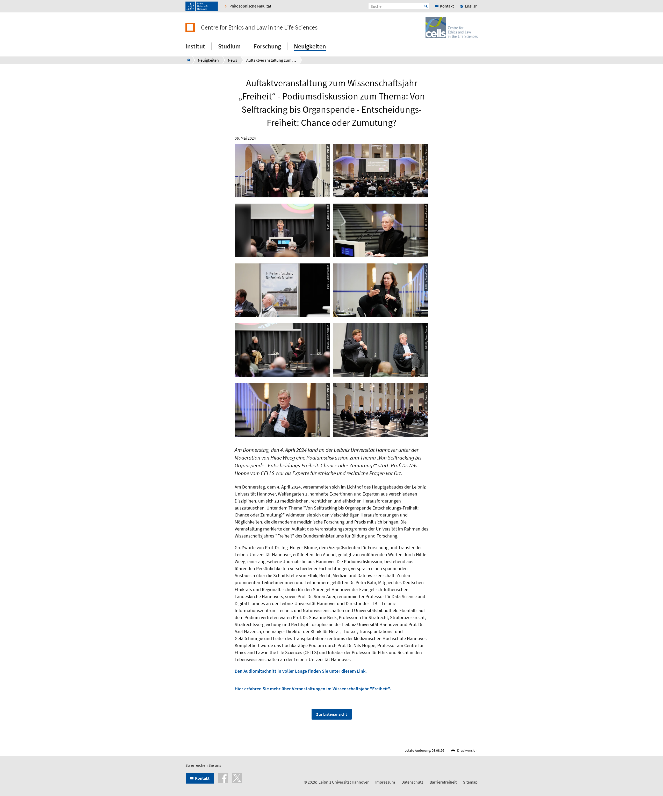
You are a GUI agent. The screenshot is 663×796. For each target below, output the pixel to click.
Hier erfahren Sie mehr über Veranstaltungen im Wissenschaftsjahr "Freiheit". (313, 689)
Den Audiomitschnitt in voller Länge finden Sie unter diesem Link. (301, 671)
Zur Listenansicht (331, 714)
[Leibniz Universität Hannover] (201, 6)
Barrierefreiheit (443, 782)
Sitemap (470, 782)
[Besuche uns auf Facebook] (223, 777)
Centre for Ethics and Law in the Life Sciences (259, 27)
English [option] (471, 6)
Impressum (385, 782)
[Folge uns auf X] (237, 777)
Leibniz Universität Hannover (344, 782)
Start (426, 6)
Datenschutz (412, 782)
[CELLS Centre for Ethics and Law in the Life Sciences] (187, 60)
